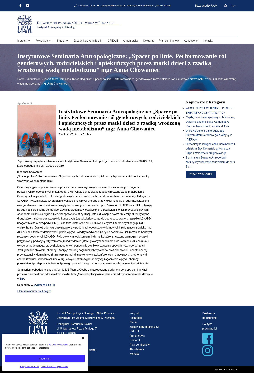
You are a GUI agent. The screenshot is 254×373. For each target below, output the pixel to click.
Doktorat (148, 40)
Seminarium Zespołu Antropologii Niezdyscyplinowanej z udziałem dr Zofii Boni (210, 162)
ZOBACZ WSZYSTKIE (201, 174)
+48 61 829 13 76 (86, 5)
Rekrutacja (41, 40)
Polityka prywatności (58, 345)
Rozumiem (45, 358)
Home (21, 79)
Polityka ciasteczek (29, 366)
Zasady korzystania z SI (88, 40)
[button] (83, 338)
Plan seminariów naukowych (34, 291)
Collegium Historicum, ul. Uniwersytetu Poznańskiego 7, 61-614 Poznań (136, 5)
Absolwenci (191, 40)
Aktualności (34, 79)
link (22, 278)
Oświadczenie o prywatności (54, 366)
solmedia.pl (231, 369)
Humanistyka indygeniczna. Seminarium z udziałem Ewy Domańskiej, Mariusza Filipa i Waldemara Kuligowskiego (211, 148)
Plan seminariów (169, 40)
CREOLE (113, 40)
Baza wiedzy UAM (206, 5)
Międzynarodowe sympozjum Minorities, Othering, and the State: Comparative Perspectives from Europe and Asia (210, 122)
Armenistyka (130, 40)
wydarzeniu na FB (44, 285)
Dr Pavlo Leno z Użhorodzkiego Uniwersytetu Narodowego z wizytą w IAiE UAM (209, 135)
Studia (60, 40)
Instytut (21, 40)
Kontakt (208, 40)
